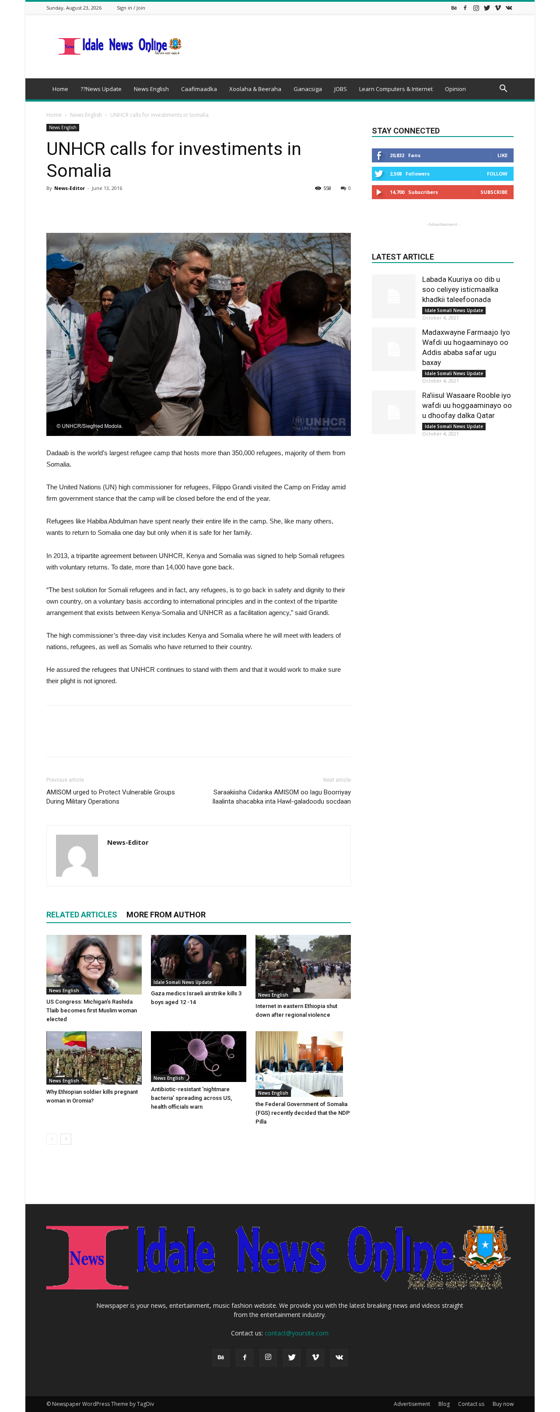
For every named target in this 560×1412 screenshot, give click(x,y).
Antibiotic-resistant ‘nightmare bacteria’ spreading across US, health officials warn (191, 1098)
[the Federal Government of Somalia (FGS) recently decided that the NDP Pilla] (303, 1064)
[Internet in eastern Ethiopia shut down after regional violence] (303, 966)
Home (60, 89)
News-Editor (69, 188)
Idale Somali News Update (183, 982)
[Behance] (454, 8)
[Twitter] (487, 8)
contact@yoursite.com (297, 1333)
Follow (497, 173)
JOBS (340, 89)
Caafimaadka (199, 89)
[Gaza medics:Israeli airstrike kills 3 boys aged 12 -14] (198, 960)
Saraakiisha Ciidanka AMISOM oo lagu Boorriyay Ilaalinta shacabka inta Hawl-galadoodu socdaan (281, 796)
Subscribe (494, 192)
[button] (503, 89)
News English (151, 89)
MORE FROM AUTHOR (166, 914)
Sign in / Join (131, 7)
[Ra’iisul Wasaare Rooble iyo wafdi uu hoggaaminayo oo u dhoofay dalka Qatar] (394, 412)
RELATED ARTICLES (81, 914)
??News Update (101, 89)
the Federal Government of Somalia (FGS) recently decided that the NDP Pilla (303, 1113)
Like (502, 155)
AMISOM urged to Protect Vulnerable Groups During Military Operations (110, 796)
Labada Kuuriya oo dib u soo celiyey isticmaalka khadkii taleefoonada (461, 289)
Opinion (455, 89)
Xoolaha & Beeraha (255, 89)
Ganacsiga (308, 89)
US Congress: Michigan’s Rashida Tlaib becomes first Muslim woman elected (91, 1010)
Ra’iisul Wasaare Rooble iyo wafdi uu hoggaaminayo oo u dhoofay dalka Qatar (467, 405)
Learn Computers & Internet (396, 89)
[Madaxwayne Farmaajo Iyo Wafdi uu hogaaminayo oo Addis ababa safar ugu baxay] (394, 349)
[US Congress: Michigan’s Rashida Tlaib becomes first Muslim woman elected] (94, 964)
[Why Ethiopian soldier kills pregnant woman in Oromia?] (94, 1058)
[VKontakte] (509, 8)
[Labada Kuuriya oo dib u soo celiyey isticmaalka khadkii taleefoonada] (394, 296)
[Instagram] (476, 8)
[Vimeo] (498, 8)
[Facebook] (465, 8)
